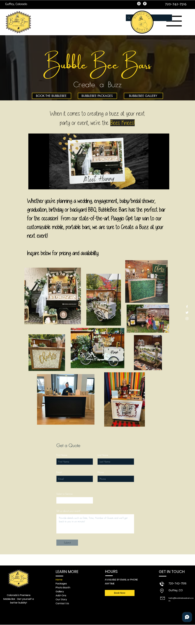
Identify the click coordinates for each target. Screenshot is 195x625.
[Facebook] (187, 307)
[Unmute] (37, 185)
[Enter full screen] (165, 185)
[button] (174, 21)
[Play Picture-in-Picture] (160, 185)
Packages (61, 583)
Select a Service (64, 494)
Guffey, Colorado (16, 4)
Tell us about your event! (68, 511)
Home (59, 579)
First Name (61, 455)
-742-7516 (177, 583)
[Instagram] (187, 318)
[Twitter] (187, 312)
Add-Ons (61, 595)
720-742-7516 (175, 4)
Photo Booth (63, 587)
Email (59, 472)
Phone (101, 472)
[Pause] (32, 185)
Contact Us (62, 603)
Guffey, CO (175, 590)
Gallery (60, 591)
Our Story (61, 599)
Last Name (103, 455)
